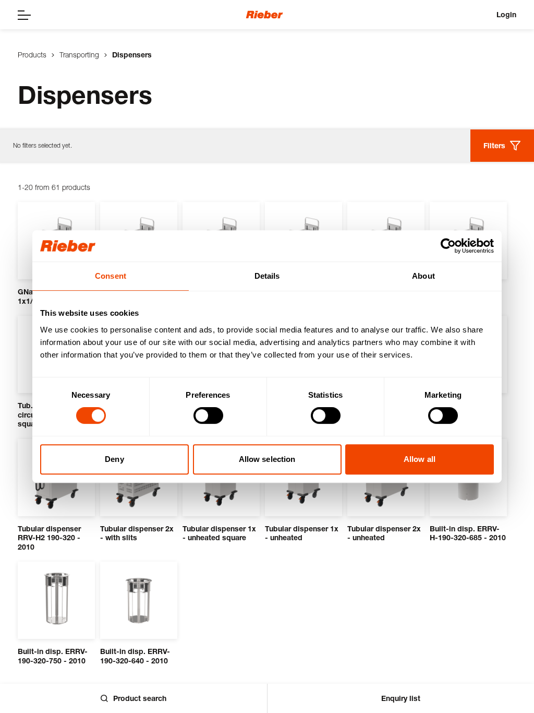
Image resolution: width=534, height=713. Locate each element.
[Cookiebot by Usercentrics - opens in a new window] (448, 246)
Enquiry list (400, 698)
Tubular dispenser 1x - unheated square (219, 533)
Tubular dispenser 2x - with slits (137, 533)
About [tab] (423, 275)
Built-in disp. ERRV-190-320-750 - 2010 (53, 656)
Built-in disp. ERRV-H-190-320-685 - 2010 (468, 533)
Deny (114, 459)
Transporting (79, 54)
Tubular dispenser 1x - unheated (301, 533)
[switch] (208, 415)
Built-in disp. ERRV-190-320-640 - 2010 (135, 656)
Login (506, 14)
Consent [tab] (110, 275)
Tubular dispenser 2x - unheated (384, 533)
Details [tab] (267, 275)
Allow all (419, 459)
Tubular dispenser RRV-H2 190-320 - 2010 (49, 537)
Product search (139, 698)
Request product (67, 491)
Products (32, 54)
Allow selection (267, 459)
